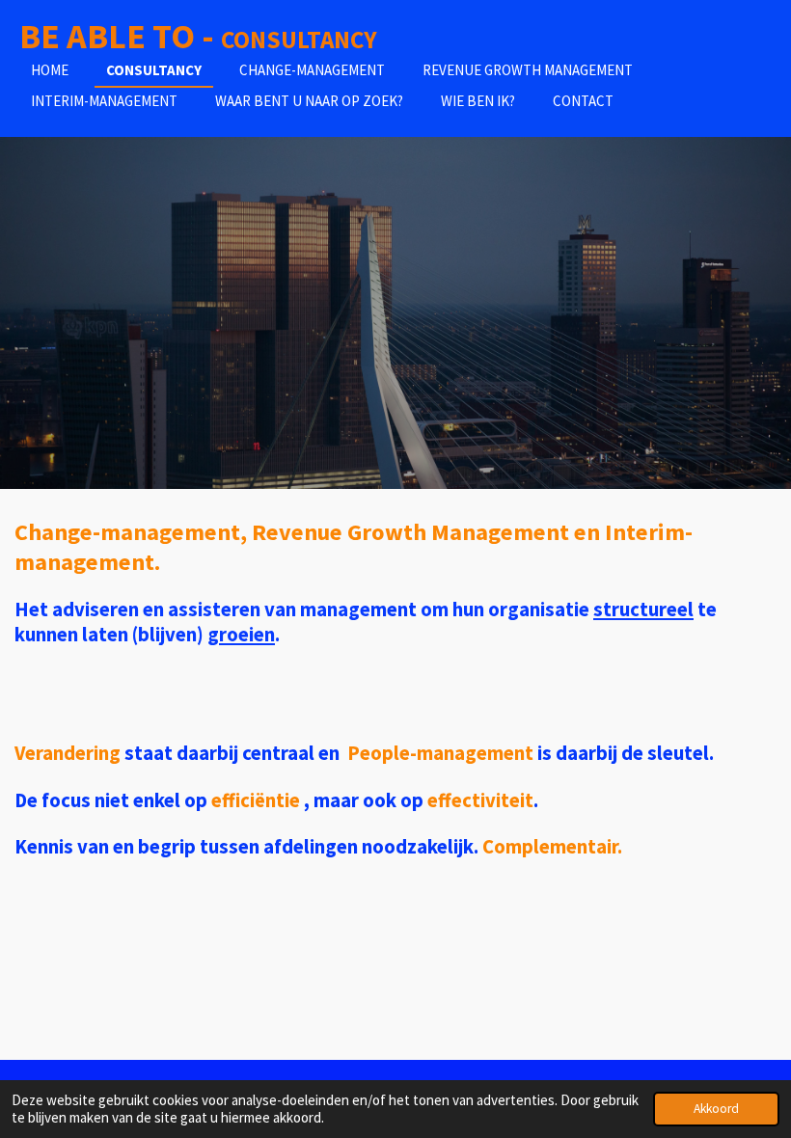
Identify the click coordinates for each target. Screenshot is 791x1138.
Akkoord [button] (716, 1108)
